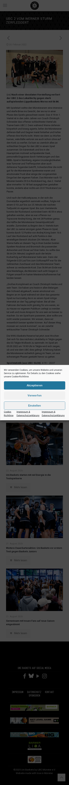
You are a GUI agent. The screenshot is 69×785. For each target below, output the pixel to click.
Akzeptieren (35, 385)
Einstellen (34, 405)
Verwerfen (35, 395)
